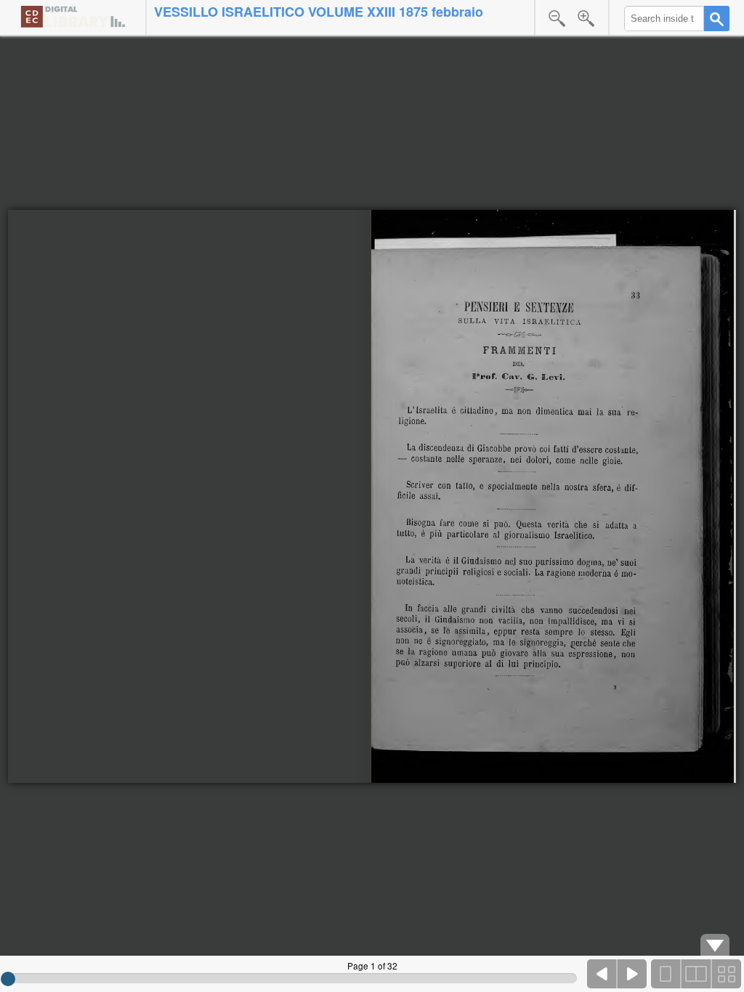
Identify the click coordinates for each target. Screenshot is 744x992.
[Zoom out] (557, 18)
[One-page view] (666, 973)
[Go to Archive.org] (72, 16)
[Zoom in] (586, 18)
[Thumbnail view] (726, 973)
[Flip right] (632, 973)
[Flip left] (602, 973)
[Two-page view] (696, 973)
